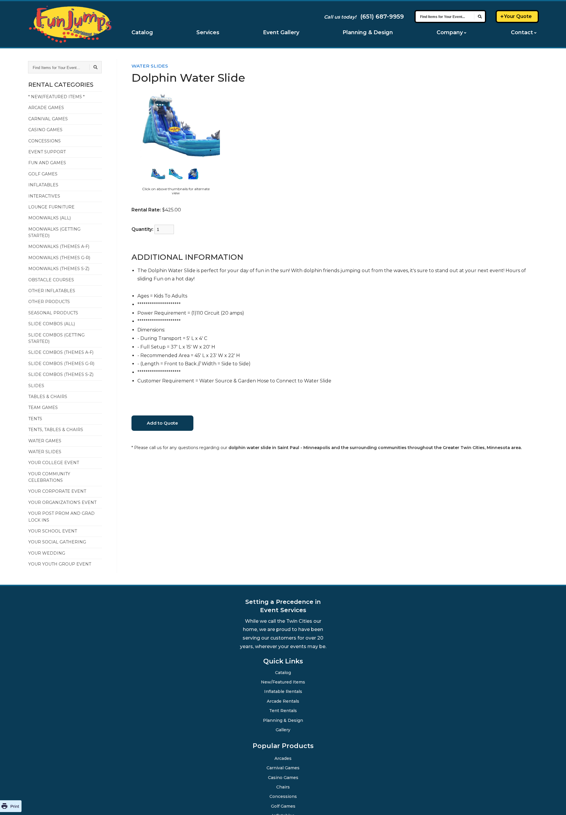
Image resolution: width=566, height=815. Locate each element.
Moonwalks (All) (49, 218)
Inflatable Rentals (283, 691)
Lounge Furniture (51, 207)
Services (207, 32)
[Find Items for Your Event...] (479, 16)
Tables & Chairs (47, 396)
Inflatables (43, 185)
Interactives (44, 196)
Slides (36, 385)
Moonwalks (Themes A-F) (58, 246)
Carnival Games (48, 118)
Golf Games (42, 174)
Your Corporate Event (57, 491)
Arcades (283, 758)
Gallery (283, 729)
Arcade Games (46, 107)
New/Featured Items (283, 681)
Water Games (44, 440)
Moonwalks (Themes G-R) (59, 257)
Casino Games (45, 129)
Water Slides (44, 451)
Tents (35, 418)
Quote (518, 16)
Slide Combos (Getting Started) (56, 338)
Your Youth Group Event (59, 564)
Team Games (43, 407)
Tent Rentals (283, 710)
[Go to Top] (554, 803)
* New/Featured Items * (56, 96)
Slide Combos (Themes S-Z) (60, 374)
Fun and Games (47, 162)
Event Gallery (281, 32)
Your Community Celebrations (49, 477)
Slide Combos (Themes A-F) (60, 352)
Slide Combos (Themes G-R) (61, 363)
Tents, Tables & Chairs (55, 429)
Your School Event (52, 531)
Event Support (47, 152)
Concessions (44, 141)
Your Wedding (46, 553)
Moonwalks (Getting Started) (54, 232)
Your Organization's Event (62, 502)
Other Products (49, 301)
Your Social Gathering (57, 542)
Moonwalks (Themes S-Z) (58, 268)
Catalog (142, 32)
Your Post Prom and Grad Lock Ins (61, 516)
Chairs (283, 786)
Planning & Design (368, 32)
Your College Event (53, 462)
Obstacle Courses (51, 279)
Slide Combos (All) (51, 323)
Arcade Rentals (283, 701)
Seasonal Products (53, 313)
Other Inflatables (51, 290)
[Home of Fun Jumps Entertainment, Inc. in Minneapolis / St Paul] (70, 24)
